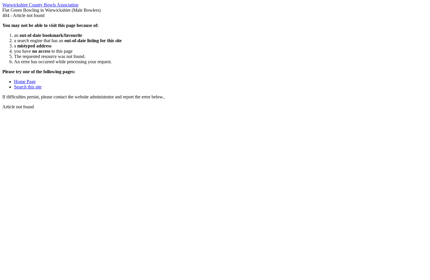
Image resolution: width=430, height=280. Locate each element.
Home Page (25, 81)
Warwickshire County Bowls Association (40, 4)
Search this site (28, 86)
